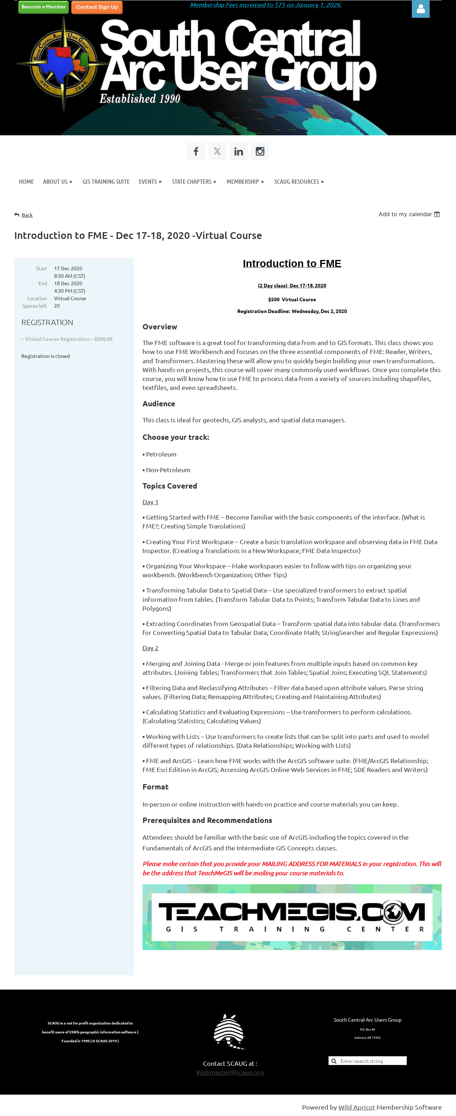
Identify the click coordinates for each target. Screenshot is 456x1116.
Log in (421, 9)
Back (27, 215)
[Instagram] (260, 151)
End (42, 283)
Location (37, 298)
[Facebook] (196, 151)
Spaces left (34, 305)
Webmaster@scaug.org (230, 1072)
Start (41, 268)
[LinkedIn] (239, 151)
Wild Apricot (356, 1107)
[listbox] (410, 214)
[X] (217, 151)
